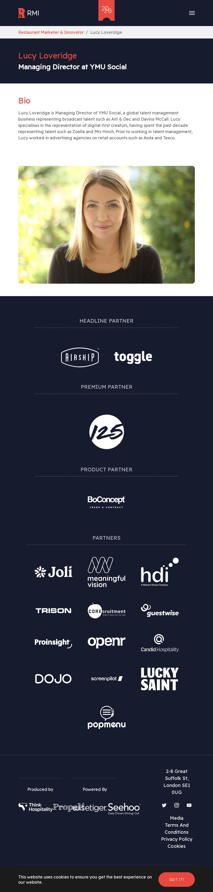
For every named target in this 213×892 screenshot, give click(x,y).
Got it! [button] (176, 879)
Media (176, 818)
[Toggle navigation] (192, 13)
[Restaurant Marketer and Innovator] (28, 13)
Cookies (177, 846)
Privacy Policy (176, 839)
